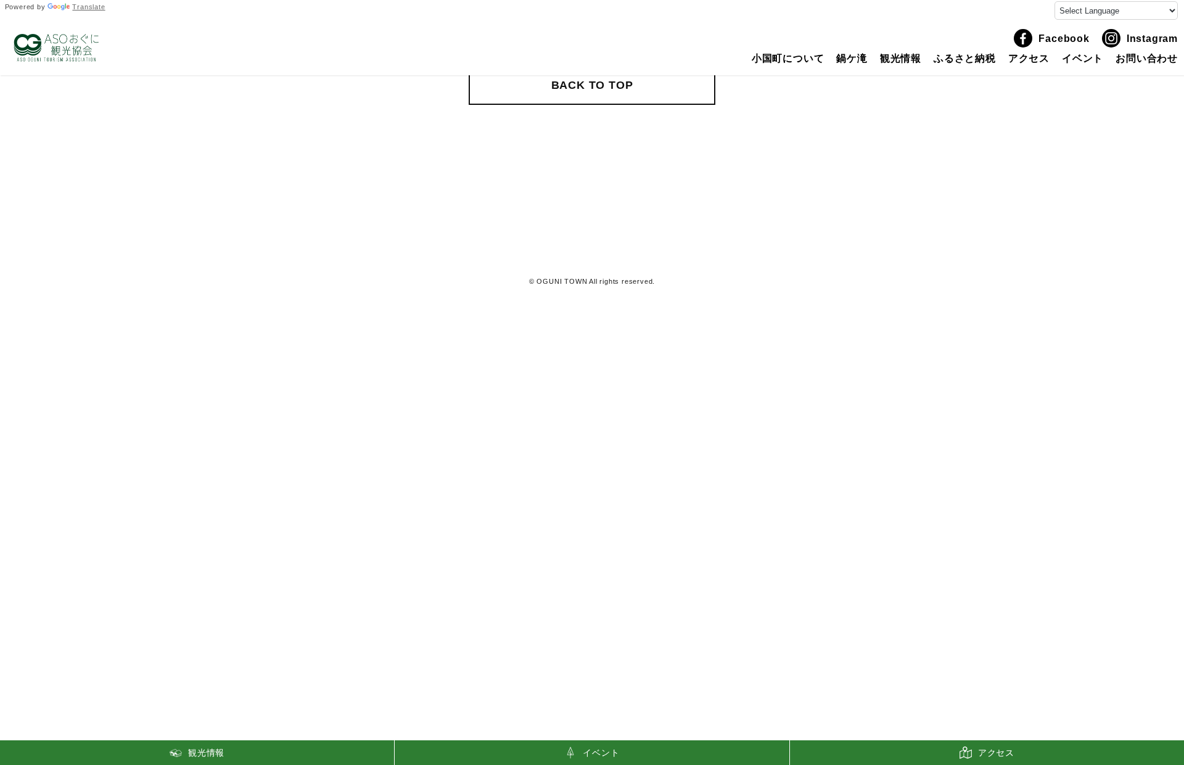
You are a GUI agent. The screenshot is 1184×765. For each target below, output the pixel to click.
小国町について (788, 59)
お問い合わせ (1147, 59)
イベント (1082, 59)
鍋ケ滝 (851, 59)
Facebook (1063, 38)
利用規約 (592, 257)
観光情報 (900, 59)
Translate (88, 6)
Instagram (1152, 38)
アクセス (1029, 59)
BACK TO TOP (592, 85)
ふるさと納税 (965, 59)
